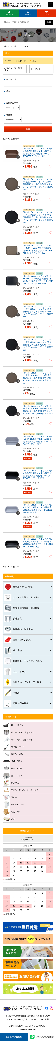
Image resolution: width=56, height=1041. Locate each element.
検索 (49, 22)
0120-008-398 (17, 1019)
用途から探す (22, 60)
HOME (8, 60)
